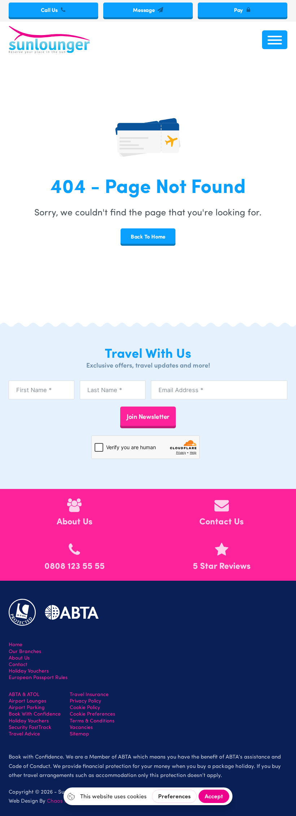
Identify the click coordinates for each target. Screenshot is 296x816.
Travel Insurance (89, 694)
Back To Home (148, 236)
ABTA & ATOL (24, 694)
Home (15, 644)
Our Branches (25, 651)
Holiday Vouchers (29, 670)
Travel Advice (24, 733)
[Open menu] (274, 39)
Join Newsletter (148, 416)
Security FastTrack (30, 727)
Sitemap (79, 733)
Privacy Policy (85, 700)
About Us (19, 657)
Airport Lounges (27, 700)
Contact (18, 664)
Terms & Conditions (92, 720)
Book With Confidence (35, 713)
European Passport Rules (38, 677)
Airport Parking (27, 707)
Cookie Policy (85, 707)
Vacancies (81, 727)
